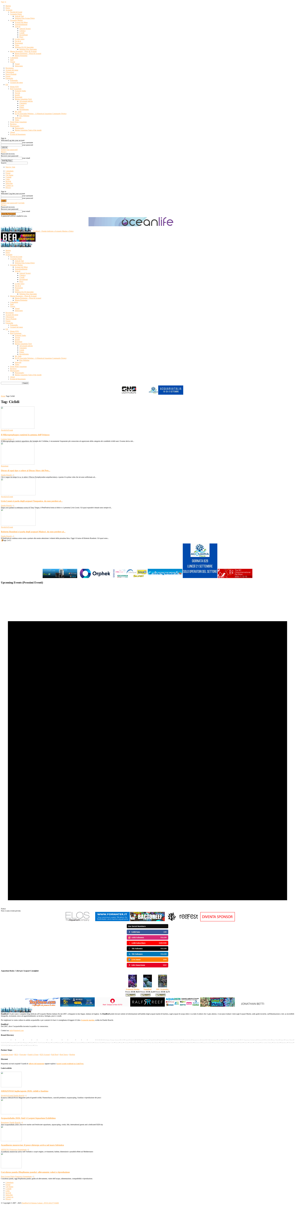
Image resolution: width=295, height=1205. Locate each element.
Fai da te (18, 41)
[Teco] (60, 578)
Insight (17, 95)
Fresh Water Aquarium (18, 122)
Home (3, 396)
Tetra (241, 1042)
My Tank (18, 112)
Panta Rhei (134, 1042)
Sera (229, 1042)
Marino (8, 6)
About (12, 132)
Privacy (3, 152)
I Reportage (10, 72)
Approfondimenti (21, 24)
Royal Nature (217, 1042)
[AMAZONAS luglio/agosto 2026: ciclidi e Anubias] (11, 1087)
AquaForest (153, 1040)
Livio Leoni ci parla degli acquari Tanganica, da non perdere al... (32, 501)
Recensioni (10, 68)
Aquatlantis (187, 1040)
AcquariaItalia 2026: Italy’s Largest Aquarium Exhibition (28, 1118)
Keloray (59, 1042)
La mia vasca (19, 39)
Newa (117, 1042)
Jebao (49, 1042)
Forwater (23, 1055)
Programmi (19, 43)
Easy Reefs (275, 1040)
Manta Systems (76, 1042)
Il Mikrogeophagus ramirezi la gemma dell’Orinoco (25, 434)
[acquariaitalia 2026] (200, 578)
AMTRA (138, 1040)
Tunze (251, 1042)
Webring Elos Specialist (28, 49)
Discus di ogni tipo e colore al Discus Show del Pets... (25, 470)
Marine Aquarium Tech (23, 99)
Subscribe (9, 183)
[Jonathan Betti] (252, 1006)
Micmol (85, 1042)
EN (7, 85)
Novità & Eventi (16, 12)
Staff (12, 60)
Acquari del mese (12, 70)
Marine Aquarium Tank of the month (28, 130)
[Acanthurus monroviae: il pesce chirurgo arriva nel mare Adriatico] (11, 1141)
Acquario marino (87, 1020)
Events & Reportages (18, 134)
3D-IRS (98, 1040)
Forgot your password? (9, 150)
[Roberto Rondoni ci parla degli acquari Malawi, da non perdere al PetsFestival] (18, 525)
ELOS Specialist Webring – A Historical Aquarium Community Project (40, 114)
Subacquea (19, 66)
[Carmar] (130, 578)
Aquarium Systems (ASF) (175, 1040)
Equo (282, 1040)
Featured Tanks (20, 91)
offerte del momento (36, 1064)
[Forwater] (112, 921)
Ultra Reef (276, 1042)
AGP (122, 1040)
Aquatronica (196, 1040)
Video (17, 45)
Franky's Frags (33, 1055)
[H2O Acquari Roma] (165, 578)
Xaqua (12, 1045)
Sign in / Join (10, 167)
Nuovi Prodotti (11, 74)
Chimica (22, 31)
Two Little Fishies (266, 1042)
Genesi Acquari (13, 1042)
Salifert (225, 1042)
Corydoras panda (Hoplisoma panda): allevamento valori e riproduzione (35, 1172)
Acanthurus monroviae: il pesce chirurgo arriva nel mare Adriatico (32, 1145)
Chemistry (23, 103)
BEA (16, 1055)
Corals (21, 105)
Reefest (72, 1055)
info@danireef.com (17, 1030)
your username (27, 142)
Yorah (24, 1045)
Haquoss (26, 1042)
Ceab (219, 1040)
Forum (8, 76)
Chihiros (225, 1040)
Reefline (184, 1042)
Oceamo (126, 1042)
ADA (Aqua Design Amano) (111, 1040)
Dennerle (260, 1040)
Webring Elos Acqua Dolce (25, 18)
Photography (14, 126)
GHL (20, 1042)
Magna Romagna (21, 56)
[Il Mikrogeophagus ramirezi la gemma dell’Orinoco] (17, 428)
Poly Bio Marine (154, 1042)
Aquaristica (162, 1040)
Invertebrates (24, 109)
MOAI (91, 1042)
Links (8, 179)
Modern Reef (98, 1042)
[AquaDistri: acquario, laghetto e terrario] (182, 1006)
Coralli (21, 33)
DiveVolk (268, 1040)
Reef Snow (64, 1055)
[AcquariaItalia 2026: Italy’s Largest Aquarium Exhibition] (11, 1114)
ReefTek (190, 1042)
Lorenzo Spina (6, 439)
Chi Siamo (9, 175)
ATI (208, 1040)
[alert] (147, 749)
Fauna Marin (289, 1040)
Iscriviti (8, 181)
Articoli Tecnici (25, 29)
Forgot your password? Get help (12, 203)
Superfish (235, 1042)
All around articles (26, 101)
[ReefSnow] (42, 1006)
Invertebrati (23, 35)
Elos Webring (24, 116)
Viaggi (12, 62)
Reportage (18, 97)
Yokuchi (18, 1045)
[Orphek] (95, 578)
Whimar (290, 1042)
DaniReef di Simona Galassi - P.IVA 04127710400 (40, 1203)
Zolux (36, 1045)
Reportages (5, 1122)
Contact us (9, 185)
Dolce (8, 8)
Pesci (21, 37)
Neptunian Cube (109, 1042)
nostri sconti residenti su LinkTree (70, 1064)
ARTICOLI (5, 1150)
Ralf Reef (54, 1055)
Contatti (8, 177)
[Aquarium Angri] (77, 1006)
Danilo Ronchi (6, 475)
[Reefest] (182, 921)
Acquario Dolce (16, 14)
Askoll (203, 1040)
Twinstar (257, 1042)
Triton (246, 1042)
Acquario (9, 10)
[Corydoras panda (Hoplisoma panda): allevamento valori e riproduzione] (11, 1168)
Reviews (13, 124)
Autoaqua (213, 1040)
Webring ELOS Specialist (24, 47)
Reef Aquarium (15, 89)
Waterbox (284, 1042)
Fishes (21, 107)
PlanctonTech (143, 1042)
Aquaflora (145, 1040)
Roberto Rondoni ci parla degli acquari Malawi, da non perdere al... (33, 531)
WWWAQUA (5, 1045)
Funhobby (4, 1042)
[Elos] (77, 921)
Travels (17, 93)
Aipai (127, 1040)
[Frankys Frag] (217, 1006)
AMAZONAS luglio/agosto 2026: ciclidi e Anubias (24, 1091)
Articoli (17, 27)
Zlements (30, 1045)
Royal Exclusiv (207, 1042)
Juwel (54, 1042)
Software (18, 118)
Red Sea (168, 1042)
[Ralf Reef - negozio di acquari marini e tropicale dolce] (147, 1006)
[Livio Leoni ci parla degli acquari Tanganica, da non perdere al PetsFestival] (18, 495)
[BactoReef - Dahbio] (147, 921)
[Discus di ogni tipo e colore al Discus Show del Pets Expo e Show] (17, 464)
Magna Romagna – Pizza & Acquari (23, 51)
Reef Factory (176, 1042)
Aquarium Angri (7, 1055)
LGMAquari (67, 1042)
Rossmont (197, 1042)
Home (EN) (14, 87)
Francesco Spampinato (18, 1150)
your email (26, 158)
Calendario (14, 58)
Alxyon (132, 1040)
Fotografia (9, 78)
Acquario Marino (16, 20)
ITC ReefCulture (40, 1042)
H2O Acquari (45, 1055)
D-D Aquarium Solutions (248, 1040)
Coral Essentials (234, 1040)
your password (27, 145)
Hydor (32, 1042)
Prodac (162, 1042)
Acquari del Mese (21, 22)
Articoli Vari (19, 16)
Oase (121, 1042)
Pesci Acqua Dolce (8, 1176)
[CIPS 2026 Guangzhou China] (235, 578)
